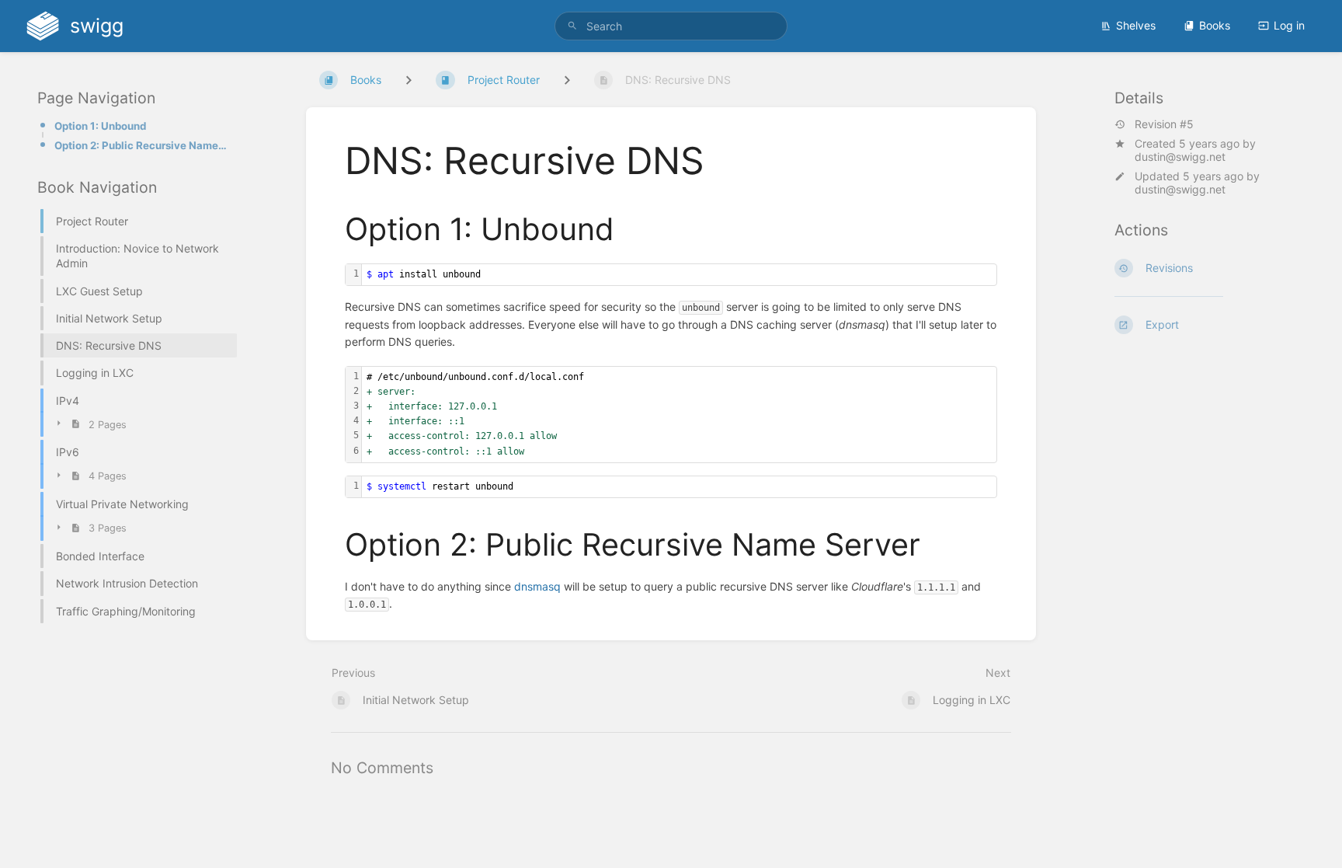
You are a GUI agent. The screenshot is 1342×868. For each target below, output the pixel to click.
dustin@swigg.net (1180, 156)
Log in (1289, 25)
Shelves (1136, 25)
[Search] (572, 26)
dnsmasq (537, 586)
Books (1214, 25)
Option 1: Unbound (100, 126)
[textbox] (679, 274)
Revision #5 (1164, 124)
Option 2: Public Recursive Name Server (141, 145)
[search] (671, 26)
